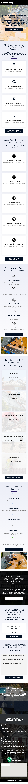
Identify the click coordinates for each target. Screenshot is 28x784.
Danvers (3, 753)
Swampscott (15, 752)
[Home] (14, 720)
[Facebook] (2, 725)
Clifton (24, 752)
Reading (12, 750)
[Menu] (7, 3)
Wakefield (17, 753)
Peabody (7, 750)
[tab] (14, 656)
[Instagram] (5, 725)
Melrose (3, 750)
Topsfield (3, 752)
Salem (5, 749)
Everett (7, 753)
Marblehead (9, 752)
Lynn (2, 749)
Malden (9, 749)
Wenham (17, 749)
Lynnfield (22, 750)
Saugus (21, 752)
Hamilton (17, 750)
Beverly (22, 749)
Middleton (11, 753)
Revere (13, 749)
